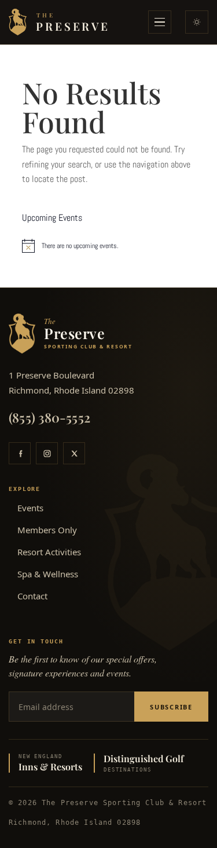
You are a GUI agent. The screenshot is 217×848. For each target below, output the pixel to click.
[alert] (109, 246)
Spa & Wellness (47, 574)
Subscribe (171, 707)
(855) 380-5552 (49, 417)
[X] (74, 453)
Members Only (47, 530)
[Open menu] (159, 22)
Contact (32, 596)
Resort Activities (49, 552)
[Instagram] (47, 453)
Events (30, 508)
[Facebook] (20, 453)
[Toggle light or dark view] (196, 22)
